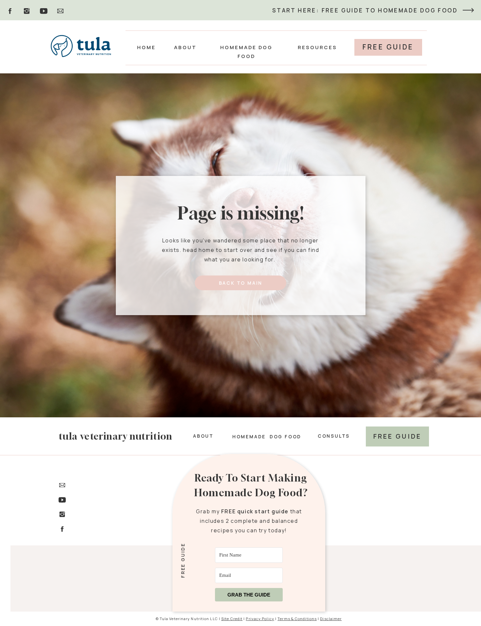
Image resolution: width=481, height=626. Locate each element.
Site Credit (231, 618)
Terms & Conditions (297, 618)
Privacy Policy (260, 618)
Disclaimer (331, 618)
